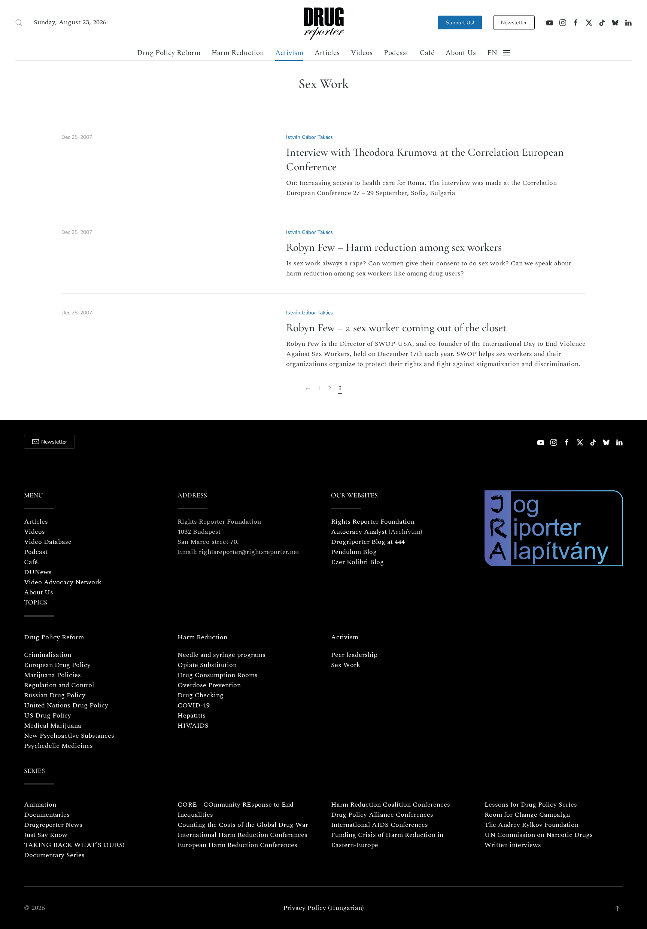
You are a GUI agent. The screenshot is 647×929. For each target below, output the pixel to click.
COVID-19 (193, 705)
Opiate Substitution (207, 665)
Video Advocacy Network (62, 582)
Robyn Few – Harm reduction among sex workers (394, 247)
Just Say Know (45, 835)
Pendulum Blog (354, 552)
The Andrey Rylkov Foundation (531, 825)
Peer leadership (354, 655)
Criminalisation (47, 655)
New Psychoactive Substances (69, 736)
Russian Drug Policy (54, 695)
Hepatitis (191, 715)
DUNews (38, 572)
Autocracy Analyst (359, 532)
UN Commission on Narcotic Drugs (539, 835)
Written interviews (513, 845)
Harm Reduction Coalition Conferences (390, 804)
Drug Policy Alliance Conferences (382, 815)
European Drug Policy (57, 665)
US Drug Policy (47, 715)
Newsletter (514, 22)
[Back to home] (323, 22)
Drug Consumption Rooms (217, 675)
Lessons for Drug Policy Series (531, 804)
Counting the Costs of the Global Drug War (242, 825)
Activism (289, 53)
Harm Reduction (238, 53)
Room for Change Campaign (527, 815)
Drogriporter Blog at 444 (368, 542)
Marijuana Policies (52, 675)
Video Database (48, 542)
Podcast (396, 53)
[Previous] (308, 389)
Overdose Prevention (209, 685)
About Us (461, 53)
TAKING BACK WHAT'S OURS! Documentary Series (74, 850)
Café (427, 53)
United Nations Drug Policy (66, 705)
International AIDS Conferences (379, 825)
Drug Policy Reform (168, 53)
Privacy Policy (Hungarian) (323, 908)
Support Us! (460, 22)
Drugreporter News (53, 825)
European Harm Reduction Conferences (237, 845)
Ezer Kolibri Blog (357, 562)
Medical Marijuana (52, 726)
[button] (18, 22)
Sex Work (345, 665)
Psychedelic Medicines (58, 746)
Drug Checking (200, 695)
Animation (40, 804)
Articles (327, 53)
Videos (362, 53)
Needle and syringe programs (221, 655)
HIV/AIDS (193, 726)
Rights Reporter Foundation (372, 522)
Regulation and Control (59, 685)
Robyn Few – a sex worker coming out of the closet (396, 328)
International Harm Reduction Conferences (242, 835)
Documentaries (47, 815)
